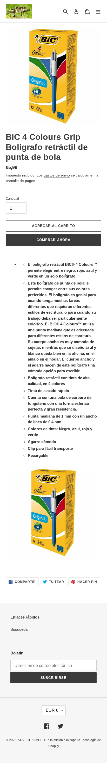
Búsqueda (19, 629)
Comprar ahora (53, 240)
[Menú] (98, 11)
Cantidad (12, 198)
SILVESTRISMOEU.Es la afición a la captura (49, 740)
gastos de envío (57, 175)
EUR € (52, 710)
